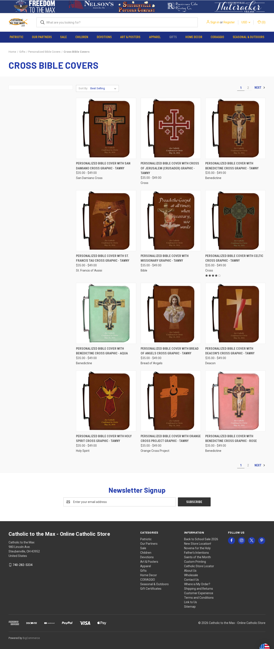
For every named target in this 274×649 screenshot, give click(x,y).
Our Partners (42, 37)
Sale (63, 37)
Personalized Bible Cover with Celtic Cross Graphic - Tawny (234, 258)
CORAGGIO (217, 37)
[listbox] (104, 88)
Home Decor (193, 37)
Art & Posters (130, 37)
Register (229, 22)
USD (244, 22)
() (263, 22)
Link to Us (190, 602)
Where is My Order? (197, 584)
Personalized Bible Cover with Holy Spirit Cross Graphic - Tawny (104, 438)
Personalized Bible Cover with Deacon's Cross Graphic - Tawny (230, 351)
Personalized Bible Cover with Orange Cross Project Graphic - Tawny (171, 438)
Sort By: (83, 88)
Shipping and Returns (198, 588)
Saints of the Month (197, 557)
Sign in (214, 22)
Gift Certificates (150, 588)
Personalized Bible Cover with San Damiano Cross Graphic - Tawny (103, 165)
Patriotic (16, 37)
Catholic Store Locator (199, 566)
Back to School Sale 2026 (201, 539)
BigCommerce (31, 638)
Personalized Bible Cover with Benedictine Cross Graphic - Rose (231, 438)
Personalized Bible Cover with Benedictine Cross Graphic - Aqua (102, 351)
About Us (190, 570)
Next (258, 87)
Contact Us (191, 579)
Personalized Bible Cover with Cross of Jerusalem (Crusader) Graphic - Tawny (170, 168)
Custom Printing (195, 561)
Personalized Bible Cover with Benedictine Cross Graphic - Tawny (232, 165)
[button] (34, 6)
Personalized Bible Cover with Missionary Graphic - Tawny (165, 258)
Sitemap (190, 606)
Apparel (155, 37)
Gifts (173, 37)
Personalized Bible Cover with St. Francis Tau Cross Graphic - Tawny (102, 258)
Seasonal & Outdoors (248, 37)
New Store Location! (197, 543)
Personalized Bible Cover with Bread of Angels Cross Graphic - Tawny (170, 351)
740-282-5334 (22, 565)
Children (81, 37)
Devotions (104, 37)
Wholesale (191, 575)
